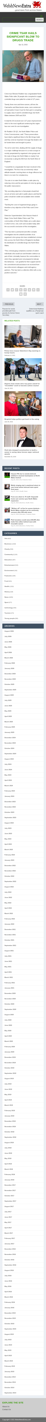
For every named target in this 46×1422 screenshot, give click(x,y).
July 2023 (7, 828)
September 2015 (10, 1329)
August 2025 (9, 695)
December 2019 (10, 1057)
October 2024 (9, 748)
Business (22, 503)
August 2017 (9, 1206)
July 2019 (7, 1084)
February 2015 (9, 1366)
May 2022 (7, 903)
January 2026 (9, 668)
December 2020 (10, 993)
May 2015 (7, 1350)
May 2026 (7, 647)
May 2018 (7, 1158)
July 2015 (7, 1339)
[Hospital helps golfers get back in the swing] (23, 403)
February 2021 (9, 983)
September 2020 (10, 1009)
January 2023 (9, 860)
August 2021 (9, 951)
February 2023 (9, 855)
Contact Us (6, 1409)
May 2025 (7, 711)
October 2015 (9, 1323)
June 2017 (8, 1217)
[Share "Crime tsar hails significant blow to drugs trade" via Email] (21, 294)
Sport (6, 602)
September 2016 (10, 1265)
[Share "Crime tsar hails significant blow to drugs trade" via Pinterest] (25, 290)
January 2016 (9, 1307)
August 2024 (9, 759)
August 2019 (9, 1078)
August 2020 (9, 1014)
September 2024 (10, 753)
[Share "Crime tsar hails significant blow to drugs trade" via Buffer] (34, 290)
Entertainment (9, 565)
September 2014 (10, 1393)
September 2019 (10, 1073)
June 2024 (8, 769)
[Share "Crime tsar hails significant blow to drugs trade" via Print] (25, 294)
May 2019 (7, 1094)
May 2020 (7, 1030)
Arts (21, 480)
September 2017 (10, 1201)
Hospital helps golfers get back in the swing (21, 419)
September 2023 (10, 817)
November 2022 (10, 871)
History (7, 592)
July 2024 (7, 764)
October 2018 (9, 1132)
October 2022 (9, 876)
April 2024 (8, 780)
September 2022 (10, 881)
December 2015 (10, 1313)
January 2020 (9, 1052)
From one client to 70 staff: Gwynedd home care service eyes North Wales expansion (24, 498)
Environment (9, 570)
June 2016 (8, 1281)
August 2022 (9, 887)
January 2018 (9, 1180)
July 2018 (7, 1148)
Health (22, 491)
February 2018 (9, 1174)
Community (8, 554)
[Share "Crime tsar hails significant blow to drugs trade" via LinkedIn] (29, 290)
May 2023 (7, 839)
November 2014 (10, 1382)
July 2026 (7, 636)
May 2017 (7, 1222)
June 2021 (8, 961)
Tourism (7, 613)
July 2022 (7, 892)
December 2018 (10, 1121)
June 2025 (8, 706)
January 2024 (9, 796)
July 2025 (7, 700)
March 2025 (8, 722)
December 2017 (10, 1185)
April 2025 (8, 716)
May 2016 (7, 1286)
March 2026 (8, 658)
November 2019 (10, 1062)
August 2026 (9, 631)
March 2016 (8, 1297)
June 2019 (8, 1089)
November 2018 (10, 1126)
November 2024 (10, 743)
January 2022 (9, 924)
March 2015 (8, 1361)
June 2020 (8, 1025)
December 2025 (10, 674)
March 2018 (8, 1169)
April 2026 (8, 652)
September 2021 (10, 945)
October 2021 (9, 940)
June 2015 (8, 1345)
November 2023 (10, 807)
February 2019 (9, 1110)
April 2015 (8, 1355)
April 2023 (8, 844)
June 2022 (8, 897)
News (30, 480)
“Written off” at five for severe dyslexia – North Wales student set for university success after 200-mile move (26, 510)
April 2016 (8, 1291)
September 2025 (10, 690)
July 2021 (7, 956)
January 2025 (9, 732)
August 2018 (9, 1142)
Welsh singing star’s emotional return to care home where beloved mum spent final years (25, 487)
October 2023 (9, 812)
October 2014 (9, 1387)
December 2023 (10, 801)
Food (6, 581)
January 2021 (9, 988)
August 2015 (9, 1334)
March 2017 (8, 1233)
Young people (9, 618)
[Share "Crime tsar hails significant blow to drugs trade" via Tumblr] (21, 290)
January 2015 (9, 1371)
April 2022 (8, 908)
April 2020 (8, 1036)
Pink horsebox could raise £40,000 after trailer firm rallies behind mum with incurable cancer (25, 522)
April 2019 (8, 1100)
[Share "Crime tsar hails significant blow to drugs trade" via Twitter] (12, 290)
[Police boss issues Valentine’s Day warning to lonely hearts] (23, 336)
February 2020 (9, 1046)
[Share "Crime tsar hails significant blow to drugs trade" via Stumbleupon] (38, 290)
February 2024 (9, 791)
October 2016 (9, 1260)
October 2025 (9, 684)
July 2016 (7, 1275)
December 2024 (10, 737)
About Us (5, 1406)
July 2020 (7, 1020)
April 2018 (8, 1164)
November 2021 (10, 935)
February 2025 (9, 727)
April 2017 (8, 1228)
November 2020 (10, 999)
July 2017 (7, 1212)
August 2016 (9, 1270)
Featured (25, 480)
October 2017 (9, 1196)
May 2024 (7, 775)
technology (8, 608)
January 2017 (9, 1244)
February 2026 (9, 663)
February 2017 (9, 1238)
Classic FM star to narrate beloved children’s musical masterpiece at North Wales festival (25, 476)
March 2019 (8, 1105)
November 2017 (10, 1190)
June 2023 (8, 833)
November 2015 (10, 1318)
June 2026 (8, 642)
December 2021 (10, 929)
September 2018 (10, 1137)
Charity (28, 526)
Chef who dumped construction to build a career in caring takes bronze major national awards (21, 452)
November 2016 (10, 1254)
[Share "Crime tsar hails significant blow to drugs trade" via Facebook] (8, 290)
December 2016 (10, 1249)
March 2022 (8, 913)
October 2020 (9, 1004)
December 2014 (10, 1377)
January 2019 (9, 1116)
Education (23, 514)
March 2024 (8, 785)
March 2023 (8, 849)
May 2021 (7, 967)
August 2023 (9, 823)
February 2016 (9, 1302)
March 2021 (8, 977)
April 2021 (8, 972)
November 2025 (10, 679)
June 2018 (8, 1153)
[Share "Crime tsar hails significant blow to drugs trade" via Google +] (16, 290)
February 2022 (9, 919)
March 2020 (8, 1041)
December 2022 (10, 865)
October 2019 (9, 1068)
